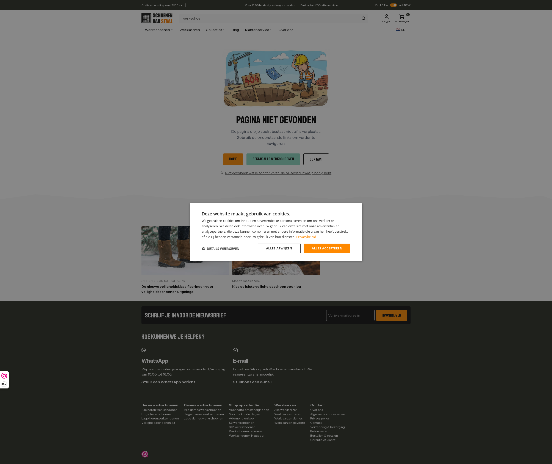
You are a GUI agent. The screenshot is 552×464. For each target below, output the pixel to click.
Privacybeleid (306, 237)
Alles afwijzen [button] (279, 248)
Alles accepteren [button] (327, 248)
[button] (220, 248)
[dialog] (276, 232)
